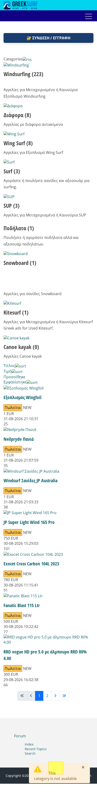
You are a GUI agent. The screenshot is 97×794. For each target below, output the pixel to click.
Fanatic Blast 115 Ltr (22, 605)
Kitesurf (16, 312)
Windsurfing (23, 74)
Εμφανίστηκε (15, 382)
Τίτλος (9, 365)
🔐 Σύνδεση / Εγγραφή (48, 38)
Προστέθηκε (14, 376)
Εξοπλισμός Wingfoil (22, 397)
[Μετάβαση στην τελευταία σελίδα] (64, 696)
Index (29, 744)
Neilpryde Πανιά (19, 439)
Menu (88, 16)
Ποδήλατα (19, 228)
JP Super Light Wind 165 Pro (29, 522)
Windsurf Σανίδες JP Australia (30, 480)
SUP (12, 205)
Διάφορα (17, 115)
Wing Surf (18, 143)
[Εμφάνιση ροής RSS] (27, 59)
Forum (20, 735)
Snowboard (20, 263)
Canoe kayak (21, 347)
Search (30, 753)
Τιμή (8, 371)
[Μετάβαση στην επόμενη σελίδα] (55, 696)
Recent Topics (36, 749)
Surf (12, 171)
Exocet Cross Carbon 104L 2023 (31, 563)
